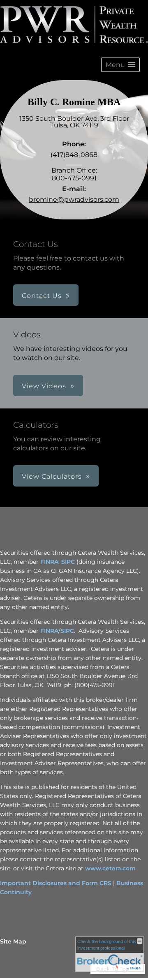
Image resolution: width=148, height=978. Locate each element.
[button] (120, 65)
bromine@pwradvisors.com (74, 199)
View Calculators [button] (52, 476)
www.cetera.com (110, 868)
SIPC (68, 561)
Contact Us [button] (42, 296)
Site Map (13, 941)
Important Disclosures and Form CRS (55, 883)
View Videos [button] (44, 386)
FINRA (49, 561)
